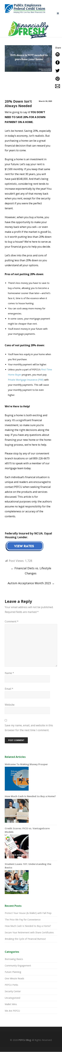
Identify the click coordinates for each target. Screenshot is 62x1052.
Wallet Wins (11, 1004)
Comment (11, 621)
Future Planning (13, 971)
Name (9, 673)
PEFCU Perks (11, 984)
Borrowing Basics (14, 959)
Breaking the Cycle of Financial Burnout (25, 938)
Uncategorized (12, 997)
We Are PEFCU (12, 1010)
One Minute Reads (14, 978)
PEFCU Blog (24, 1039)
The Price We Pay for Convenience (23, 919)
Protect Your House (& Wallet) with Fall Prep (28, 913)
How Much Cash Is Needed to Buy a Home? (30, 796)
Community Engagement (18, 965)
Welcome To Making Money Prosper (26, 764)
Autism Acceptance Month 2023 (31, 583)
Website (9, 704)
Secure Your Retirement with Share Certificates (29, 932)
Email (9, 689)
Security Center (13, 991)
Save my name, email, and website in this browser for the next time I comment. (29, 728)
